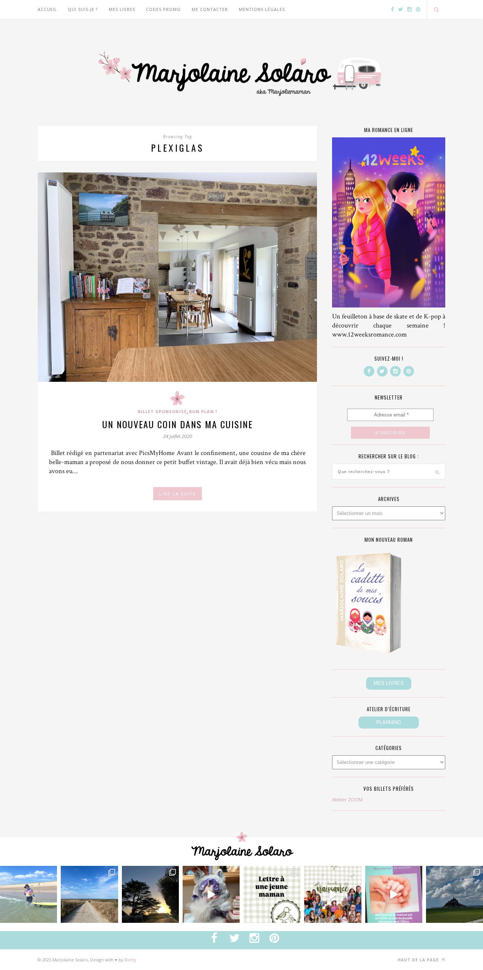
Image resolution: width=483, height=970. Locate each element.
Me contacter (210, 9)
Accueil (47, 9)
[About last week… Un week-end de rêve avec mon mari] (454, 894)
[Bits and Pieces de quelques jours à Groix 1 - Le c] (150, 894)
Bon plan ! (203, 411)
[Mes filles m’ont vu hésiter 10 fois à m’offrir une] (211, 894)
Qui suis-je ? (83, 9)
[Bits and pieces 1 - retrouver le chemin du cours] (89, 894)
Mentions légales (262, 9)
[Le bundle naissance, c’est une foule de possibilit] (332, 894)
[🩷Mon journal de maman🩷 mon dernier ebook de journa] (393, 894)
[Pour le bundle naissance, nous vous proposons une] (271, 894)
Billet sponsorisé (162, 411)
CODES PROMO (163, 9)
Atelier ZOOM (347, 799)
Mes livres (122, 9)
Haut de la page (419, 959)
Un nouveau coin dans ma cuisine (177, 424)
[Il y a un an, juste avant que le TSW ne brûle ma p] (28, 894)
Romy (130, 959)
